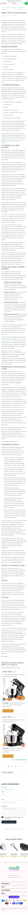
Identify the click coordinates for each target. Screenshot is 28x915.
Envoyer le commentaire (9, 822)
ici (17, 234)
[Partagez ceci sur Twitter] (8, 766)
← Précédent (20, 7)
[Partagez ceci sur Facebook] (12, 766)
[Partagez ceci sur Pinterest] (15, 766)
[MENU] (0, 3)
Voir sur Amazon (7, 711)
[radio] (2, 789)
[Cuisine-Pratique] (14, 3)
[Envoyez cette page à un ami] (19, 766)
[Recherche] (23, 3)
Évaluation (3, 787)
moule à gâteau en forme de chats (13, 139)
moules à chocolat (13, 630)
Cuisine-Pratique (8, 908)
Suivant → (19, 9)
